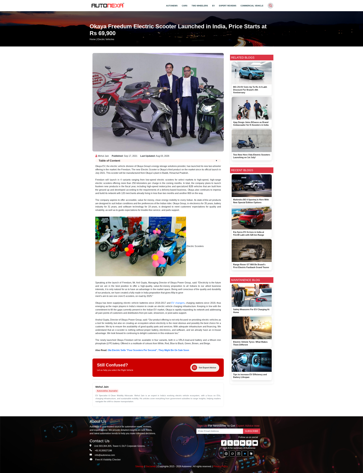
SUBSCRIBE (251, 431)
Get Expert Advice (207, 367)
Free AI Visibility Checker (108, 459)
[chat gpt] (226, 453)
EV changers (177, 303)
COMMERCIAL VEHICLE (251, 6)
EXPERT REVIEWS (227, 6)
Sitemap (139, 466)
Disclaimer (151, 466)
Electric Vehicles (105, 39)
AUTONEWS (172, 6)
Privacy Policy (220, 466)
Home (93, 39)
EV (213, 6)
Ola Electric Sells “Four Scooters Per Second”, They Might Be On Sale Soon (148, 350)
